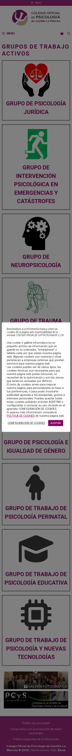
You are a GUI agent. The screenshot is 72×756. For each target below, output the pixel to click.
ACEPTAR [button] (55, 423)
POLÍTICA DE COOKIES (21, 416)
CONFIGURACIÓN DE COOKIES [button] (26, 423)
